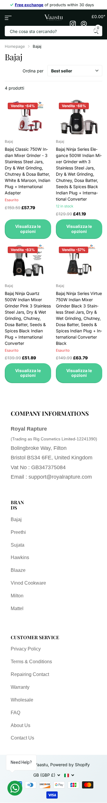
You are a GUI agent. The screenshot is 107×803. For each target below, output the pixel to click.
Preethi (18, 532)
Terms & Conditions (31, 661)
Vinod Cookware (28, 582)
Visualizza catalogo (8, 17)
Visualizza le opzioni (28, 229)
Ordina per (33, 70)
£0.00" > (97, 22)
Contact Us (22, 737)
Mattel (17, 608)
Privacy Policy (26, 648)
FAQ (15, 712)
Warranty (20, 687)
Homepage (15, 46)
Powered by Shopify (70, 764)
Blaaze (18, 570)
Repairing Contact (30, 674)
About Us (20, 725)
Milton (17, 595)
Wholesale (22, 699)
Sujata (17, 545)
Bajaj (16, 519)
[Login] (84, 24)
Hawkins (20, 557)
